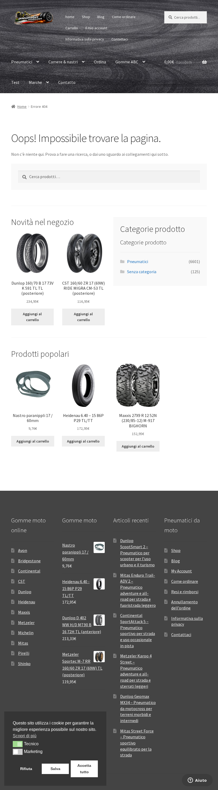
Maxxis (24, 612)
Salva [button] (55, 769)
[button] (18, 744)
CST (21, 581)
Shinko (24, 663)
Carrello (71, 28)
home (69, 16)
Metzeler (26, 622)
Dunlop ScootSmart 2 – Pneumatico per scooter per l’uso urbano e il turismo (137, 552)
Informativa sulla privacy (84, 39)
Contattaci (119, 39)
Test (15, 82)
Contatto (67, 82)
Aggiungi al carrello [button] (32, 317)
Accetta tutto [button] (84, 768)
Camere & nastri (63, 61)
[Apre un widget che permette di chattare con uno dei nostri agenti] (197, 780)
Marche (35, 82)
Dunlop (24, 591)
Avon (22, 550)
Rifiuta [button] (26, 769)
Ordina (100, 61)
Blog (100, 16)
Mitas (23, 643)
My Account (181, 571)
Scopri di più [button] (24, 736)
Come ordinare (124, 16)
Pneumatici (21, 61)
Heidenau (26, 601)
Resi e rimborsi (184, 591)
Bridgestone (29, 560)
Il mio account (96, 28)
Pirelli (23, 653)
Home (22, 106)
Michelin (25, 632)
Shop (86, 16)
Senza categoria (141, 271)
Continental (29, 571)
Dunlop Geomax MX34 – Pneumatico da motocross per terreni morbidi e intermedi (138, 708)
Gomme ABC (126, 61)
